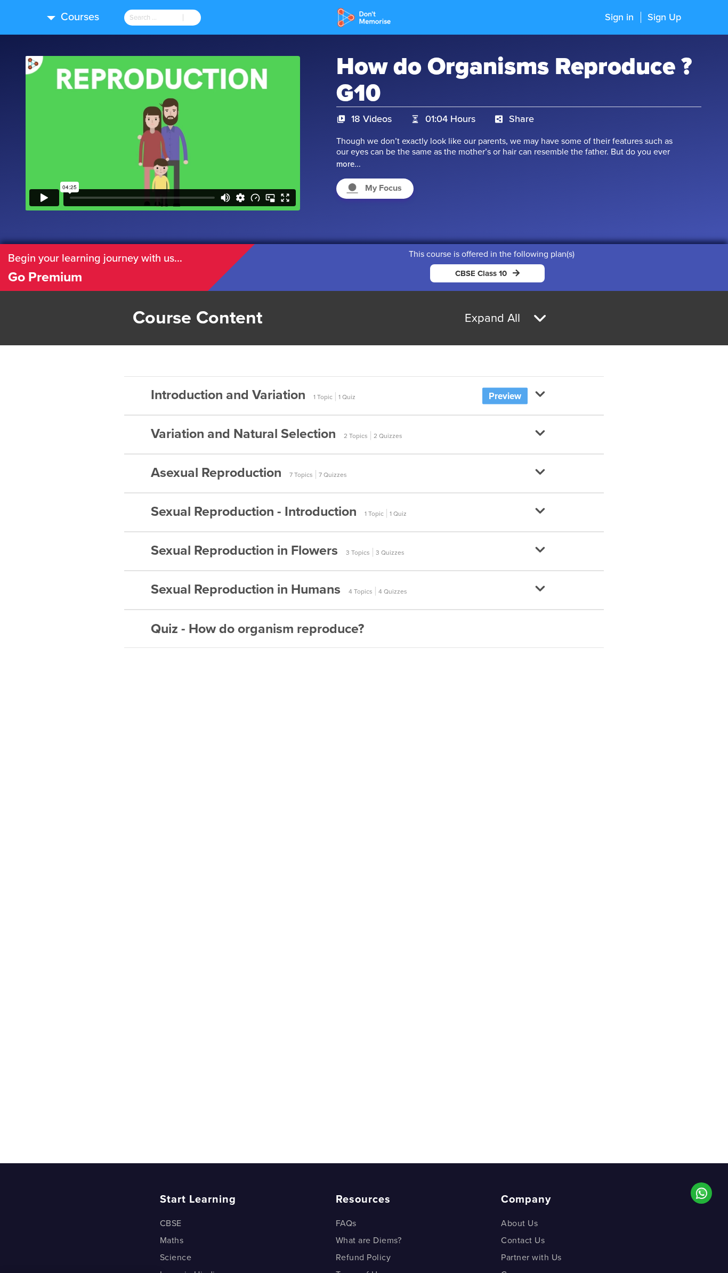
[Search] (192, 18)
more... (348, 164)
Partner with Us (531, 1257)
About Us (519, 1223)
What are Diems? (369, 1240)
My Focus (383, 188)
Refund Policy (363, 1257)
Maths (172, 1240)
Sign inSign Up (643, 17)
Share (521, 119)
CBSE (171, 1223)
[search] (153, 18)
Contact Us (523, 1240)
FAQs (346, 1223)
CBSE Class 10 (481, 273)
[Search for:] (153, 18)
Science (176, 1257)
